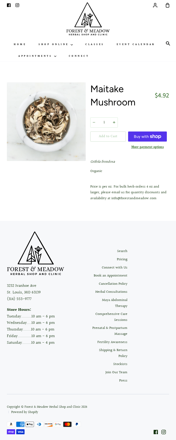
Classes (94, 44)
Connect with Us (114, 268)
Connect (79, 56)
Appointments (36, 56)
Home (20, 44)
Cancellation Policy (113, 284)
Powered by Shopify (24, 412)
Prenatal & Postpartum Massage (109, 331)
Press (123, 381)
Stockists (120, 364)
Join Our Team (116, 372)
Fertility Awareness (112, 342)
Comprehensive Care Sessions (111, 317)
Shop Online (54, 44)
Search (122, 251)
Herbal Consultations (111, 292)
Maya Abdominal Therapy (114, 303)
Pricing (122, 259)
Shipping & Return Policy (113, 353)
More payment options (147, 147)
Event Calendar (136, 44)
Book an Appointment (110, 276)
